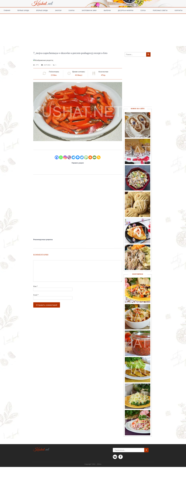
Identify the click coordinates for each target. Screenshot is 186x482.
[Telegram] (73, 157)
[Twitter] (82, 157)
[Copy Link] (99, 157)
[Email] (94, 157)
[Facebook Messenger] (78, 157)
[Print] (90, 157)
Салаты (71, 10)
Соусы (143, 10)
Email (36, 295)
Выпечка (107, 10)
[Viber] (69, 157)
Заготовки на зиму (89, 10)
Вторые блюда (42, 10)
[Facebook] (57, 157)
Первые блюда (23, 10)
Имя (35, 286)
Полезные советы (160, 10)
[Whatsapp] (61, 157)
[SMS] (86, 157)
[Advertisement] (93, 30)
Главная (7, 10)
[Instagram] (65, 157)
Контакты (178, 10)
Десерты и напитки (125, 10)
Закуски (58, 10)
